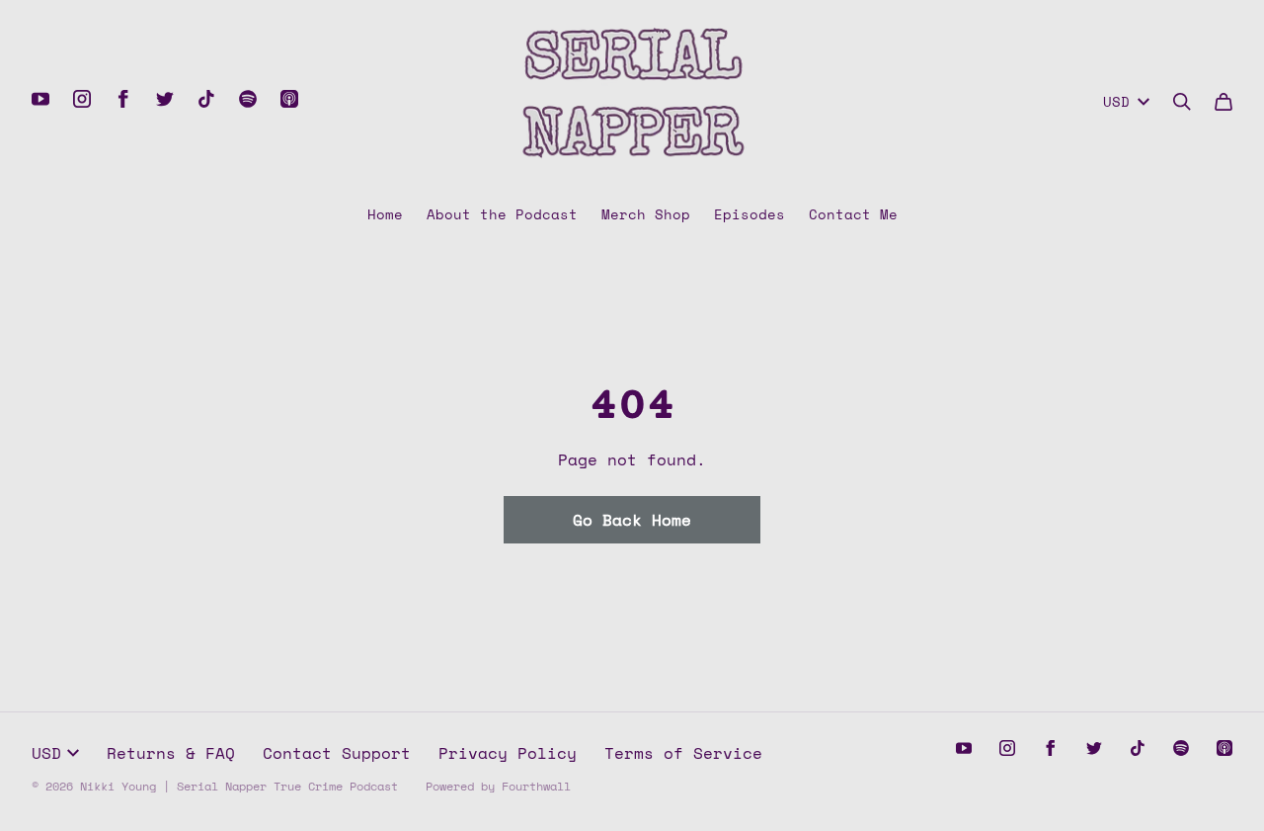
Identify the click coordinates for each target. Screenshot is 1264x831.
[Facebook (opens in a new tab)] (123, 99)
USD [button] (1116, 101)
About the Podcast (502, 214)
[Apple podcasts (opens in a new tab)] (289, 99)
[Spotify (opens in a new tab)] (248, 99)
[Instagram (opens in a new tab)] (82, 99)
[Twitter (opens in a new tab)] (165, 99)
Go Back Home (632, 520)
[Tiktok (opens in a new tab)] (206, 99)
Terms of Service (683, 753)
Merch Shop (645, 214)
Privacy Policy (507, 753)
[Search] (1182, 102)
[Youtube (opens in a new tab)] (40, 99)
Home (385, 214)
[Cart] (1223, 102)
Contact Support (337, 753)
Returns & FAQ (171, 753)
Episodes (749, 214)
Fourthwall (536, 786)
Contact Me (853, 214)
